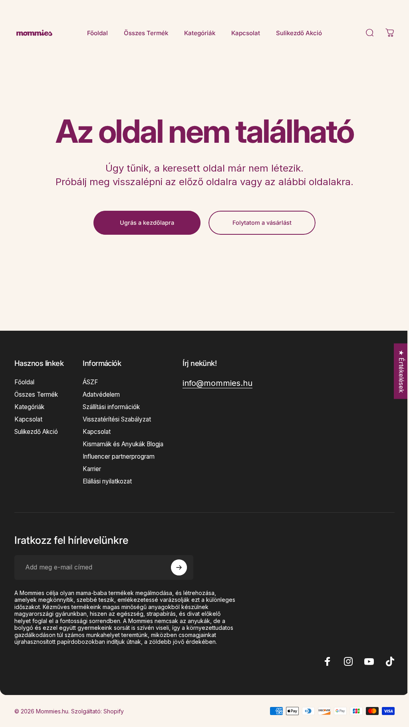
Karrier (92, 469)
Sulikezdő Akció (36, 431)
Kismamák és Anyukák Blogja (123, 444)
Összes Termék (36, 394)
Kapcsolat (28, 419)
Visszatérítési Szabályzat (117, 419)
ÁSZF (90, 382)
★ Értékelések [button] (395, 371)
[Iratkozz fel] (179, 567)
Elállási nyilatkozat (107, 481)
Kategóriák (29, 407)
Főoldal (24, 382)
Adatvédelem (101, 394)
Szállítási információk (111, 407)
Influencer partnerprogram (119, 456)
